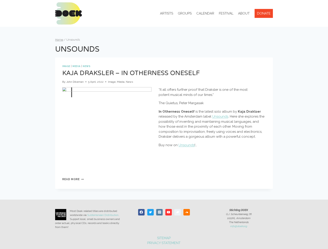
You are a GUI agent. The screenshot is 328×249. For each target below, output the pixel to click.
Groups (185, 13)
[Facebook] (141, 212)
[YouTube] (168, 212)
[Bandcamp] (177, 212)
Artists (166, 13)
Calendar (205, 13)
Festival (226, 13)
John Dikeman (75, 81)
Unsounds (220, 116)
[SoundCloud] (186, 212)
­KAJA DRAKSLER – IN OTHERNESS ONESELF (131, 73)
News (86, 66)
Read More (73, 179)
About (244, 13)
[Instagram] (159, 212)
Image (66, 66)
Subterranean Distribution (102, 215)
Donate (264, 13)
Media (77, 66)
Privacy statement (164, 243)
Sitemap (164, 238)
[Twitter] (150, 212)
